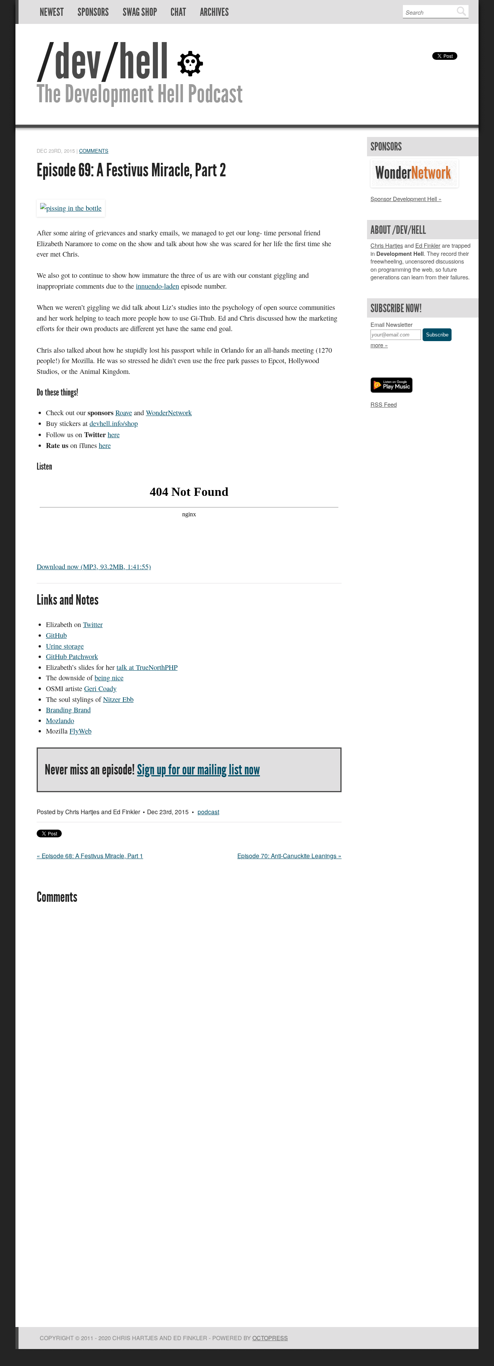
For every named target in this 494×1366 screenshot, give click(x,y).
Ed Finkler (427, 245)
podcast (208, 811)
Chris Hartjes (386, 245)
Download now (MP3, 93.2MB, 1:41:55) (94, 566)
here (114, 434)
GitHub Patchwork (72, 656)
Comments (93, 150)
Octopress (270, 1338)
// (103, 61)
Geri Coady (100, 688)
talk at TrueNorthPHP (147, 667)
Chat (178, 12)
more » (379, 345)
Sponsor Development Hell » (406, 198)
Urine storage (65, 646)
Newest (52, 12)
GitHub (56, 635)
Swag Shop (140, 12)
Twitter (93, 624)
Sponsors (93, 12)
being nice (109, 677)
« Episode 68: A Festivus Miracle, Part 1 (90, 855)
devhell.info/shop (114, 423)
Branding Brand (68, 709)
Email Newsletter (391, 324)
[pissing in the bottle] (71, 208)
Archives (214, 12)
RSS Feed (383, 404)
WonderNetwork (169, 412)
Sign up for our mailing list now (198, 769)
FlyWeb (80, 730)
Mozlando (60, 720)
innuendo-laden (157, 286)
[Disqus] (189, 1016)
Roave (123, 412)
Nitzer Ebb (118, 699)
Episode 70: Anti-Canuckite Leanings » (289, 855)
